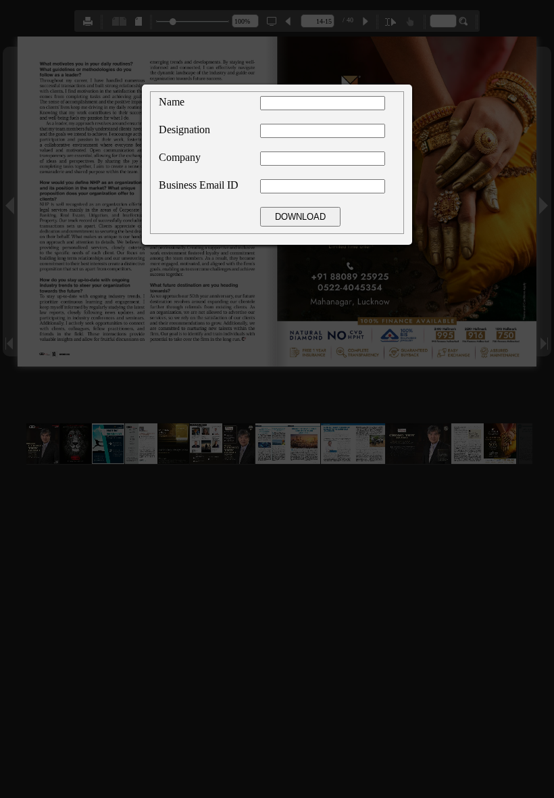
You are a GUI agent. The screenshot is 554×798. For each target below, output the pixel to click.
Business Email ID (198, 185)
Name (171, 102)
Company (180, 157)
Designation (184, 129)
